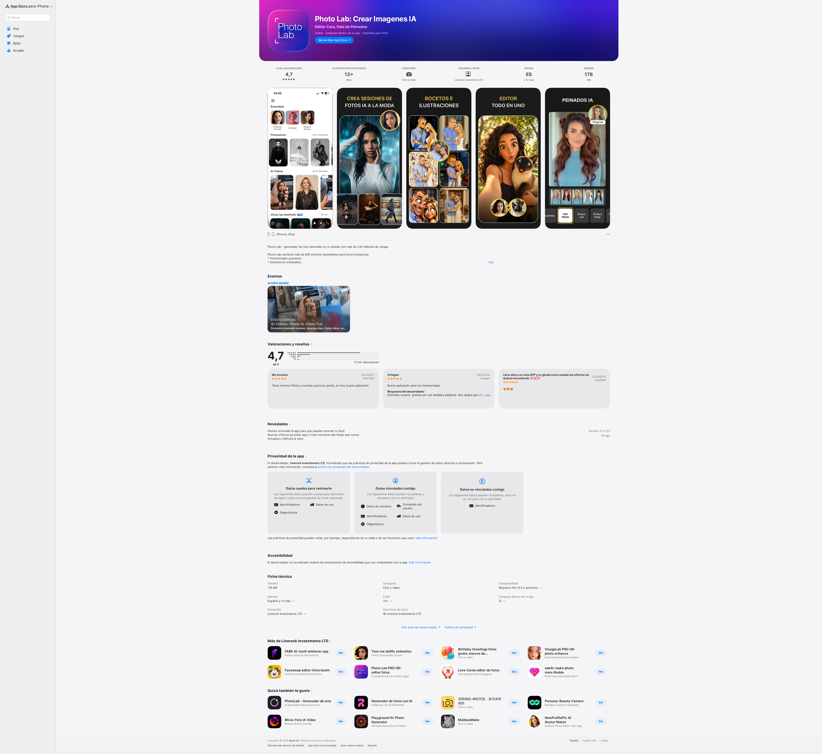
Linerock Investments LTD (285, 613)
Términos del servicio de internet (286, 745)
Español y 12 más (279, 601)
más (491, 262)
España (574, 740)
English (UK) (589, 740)
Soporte (372, 745)
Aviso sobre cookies (352, 745)
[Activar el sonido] (321, 223)
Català (604, 740)
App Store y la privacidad (322, 745)
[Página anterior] (263, 158)
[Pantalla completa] (327, 223)
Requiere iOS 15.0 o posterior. (519, 587)
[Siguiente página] (614, 158)
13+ (385, 601)
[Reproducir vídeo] (272, 223)
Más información (426, 538)
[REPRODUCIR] (314, 223)
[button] (28, 28)
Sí (500, 601)
